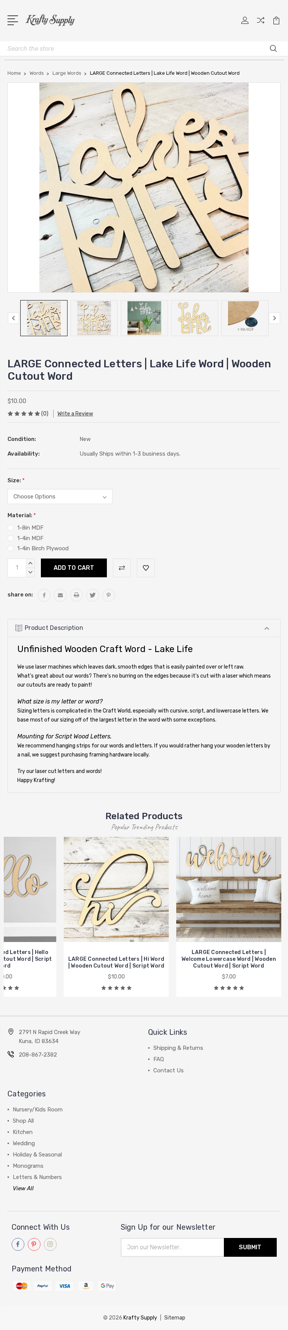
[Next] (274, 318)
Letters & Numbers (37, 1177)
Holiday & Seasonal (37, 1154)
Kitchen (23, 1132)
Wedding (24, 1143)
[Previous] (13, 318)
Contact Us (168, 1070)
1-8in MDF (30, 527)
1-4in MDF (30, 538)
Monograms (28, 1165)
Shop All (23, 1120)
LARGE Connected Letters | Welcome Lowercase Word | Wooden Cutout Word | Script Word (229, 959)
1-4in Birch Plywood (43, 548)
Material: (22, 515)
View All (23, 1188)
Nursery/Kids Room (38, 1109)
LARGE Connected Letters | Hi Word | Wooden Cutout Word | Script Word (116, 962)
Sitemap (174, 1318)
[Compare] (260, 24)
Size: (16, 480)
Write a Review (75, 414)
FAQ (158, 1059)
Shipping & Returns (178, 1048)
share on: (20, 594)
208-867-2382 (38, 1054)
